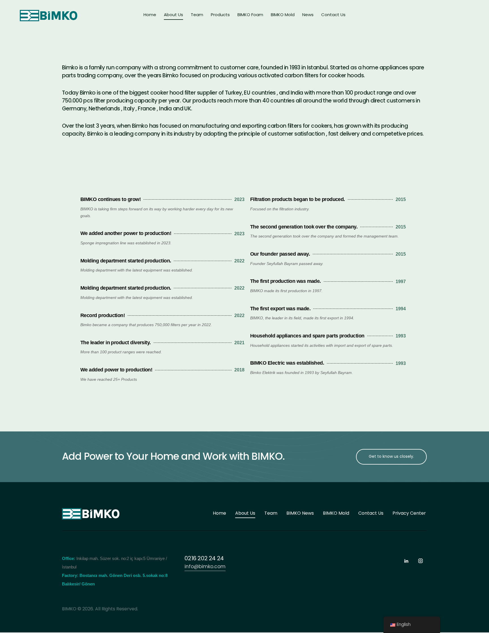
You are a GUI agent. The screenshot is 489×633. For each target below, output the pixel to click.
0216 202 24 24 (204, 559)
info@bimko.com (205, 566)
